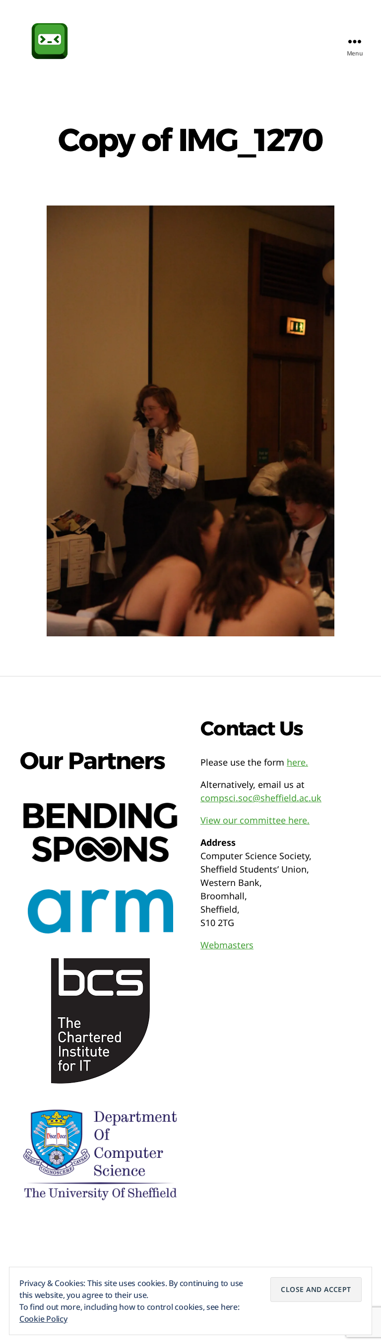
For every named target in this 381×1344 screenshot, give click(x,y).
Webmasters (227, 945)
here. (297, 762)
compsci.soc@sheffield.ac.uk (260, 798)
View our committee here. (255, 820)
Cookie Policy (43, 1318)
